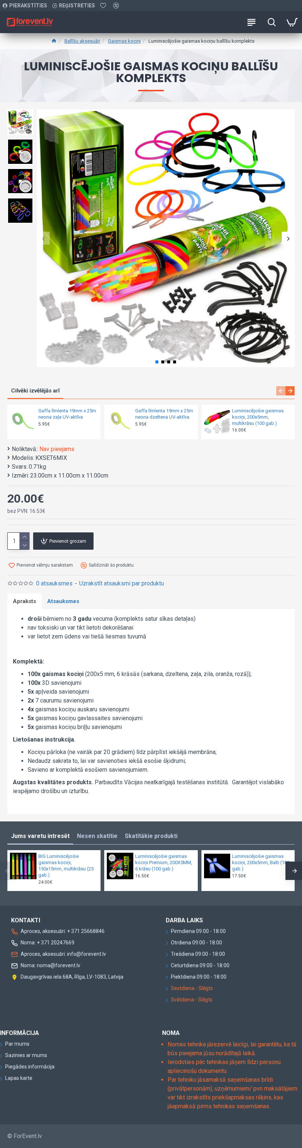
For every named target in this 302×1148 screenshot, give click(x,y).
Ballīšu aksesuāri (82, 41)
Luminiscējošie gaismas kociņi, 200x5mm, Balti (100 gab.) (260, 862)
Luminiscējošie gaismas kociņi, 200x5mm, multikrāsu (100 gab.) (258, 417)
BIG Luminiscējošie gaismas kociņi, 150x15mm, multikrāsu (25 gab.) (66, 865)
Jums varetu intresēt (40, 835)
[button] (43, 238)
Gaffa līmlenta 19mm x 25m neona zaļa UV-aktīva (67, 414)
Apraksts (24, 601)
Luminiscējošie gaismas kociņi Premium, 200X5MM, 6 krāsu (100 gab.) (163, 862)
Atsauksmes (63, 601)
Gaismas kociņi (124, 41)
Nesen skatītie (97, 835)
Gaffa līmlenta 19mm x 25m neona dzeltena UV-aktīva (164, 414)
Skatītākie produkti (151, 835)
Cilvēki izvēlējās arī (35, 390)
